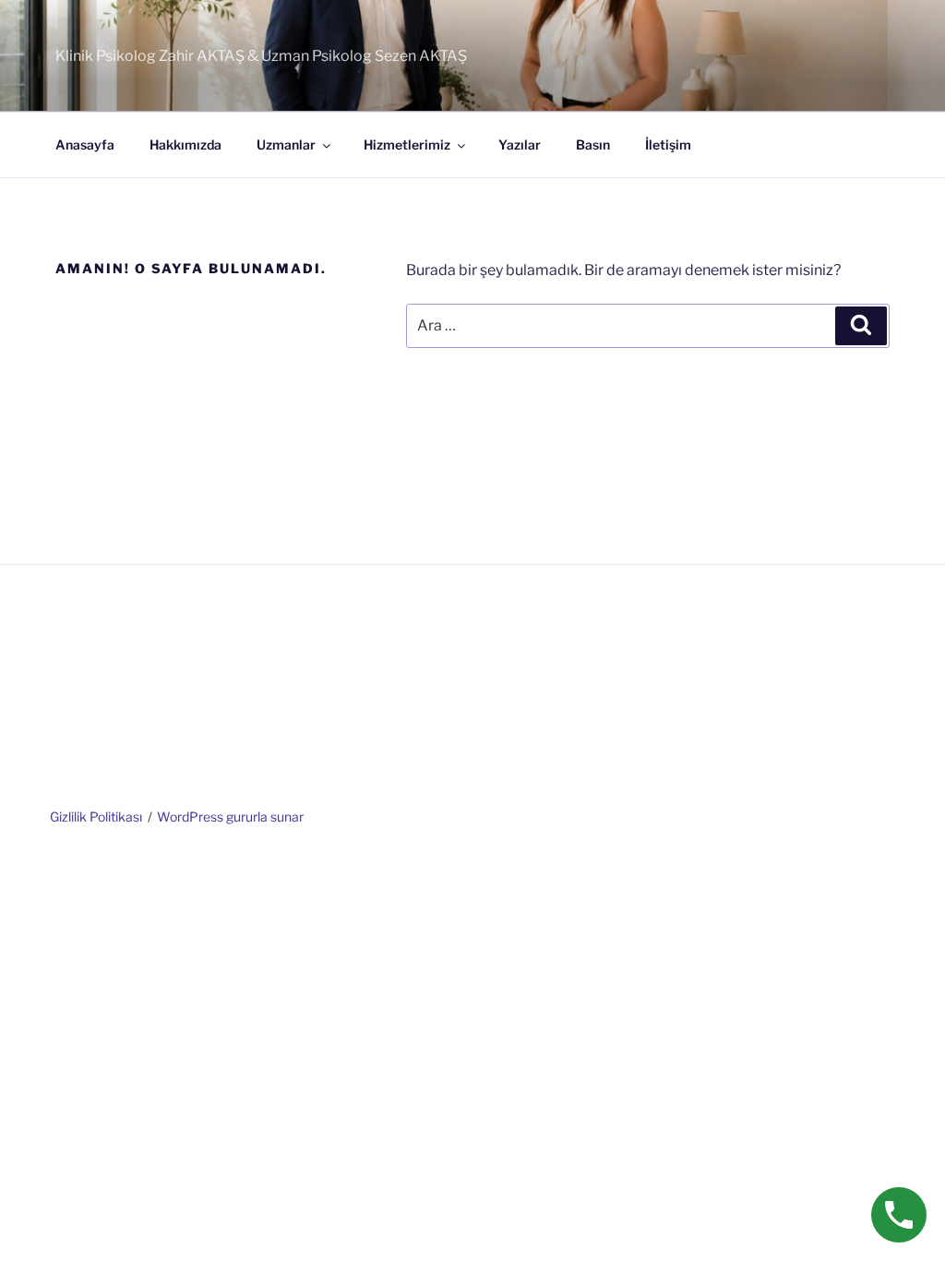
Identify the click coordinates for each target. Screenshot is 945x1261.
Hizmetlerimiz (407, 144)
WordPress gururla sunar (230, 816)
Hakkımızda (185, 144)
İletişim (668, 144)
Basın (593, 144)
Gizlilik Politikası (96, 816)
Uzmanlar (286, 144)
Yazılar (519, 144)
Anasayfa (84, 144)
